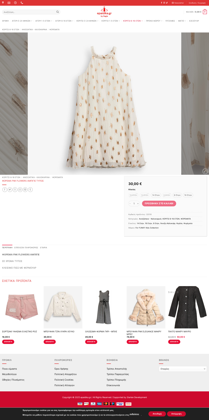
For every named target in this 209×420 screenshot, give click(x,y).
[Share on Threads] (15, 189)
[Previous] (7, 103)
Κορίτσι (179, 223)
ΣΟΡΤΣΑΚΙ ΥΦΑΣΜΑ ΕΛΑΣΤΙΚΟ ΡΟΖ (19, 331)
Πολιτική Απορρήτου (65, 374)
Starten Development (137, 397)
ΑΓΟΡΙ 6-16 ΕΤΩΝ (63, 21)
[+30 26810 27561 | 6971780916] (22, 3)
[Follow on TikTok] (167, 3)
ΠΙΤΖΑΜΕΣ (170, 21)
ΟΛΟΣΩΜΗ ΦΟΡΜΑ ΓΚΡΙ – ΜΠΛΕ (101, 331)
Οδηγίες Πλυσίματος (13, 379)
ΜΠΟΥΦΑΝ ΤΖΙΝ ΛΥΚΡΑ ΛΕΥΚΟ (59, 331)
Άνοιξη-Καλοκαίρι (167, 223)
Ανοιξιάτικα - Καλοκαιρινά (34, 29)
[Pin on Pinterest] (25, 189)
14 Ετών (140, 223)
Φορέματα (188, 223)
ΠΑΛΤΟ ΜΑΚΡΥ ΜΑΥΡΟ (179, 331)
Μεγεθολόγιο (9, 374)
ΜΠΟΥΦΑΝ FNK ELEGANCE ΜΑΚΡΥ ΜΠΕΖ (144, 332)
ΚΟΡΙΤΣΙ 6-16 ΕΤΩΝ (132, 21)
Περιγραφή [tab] (7, 248)
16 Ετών (148, 223)
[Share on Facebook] (4, 189)
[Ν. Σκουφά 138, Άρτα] (3, 3)
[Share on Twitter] (10, 189)
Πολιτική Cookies (63, 379)
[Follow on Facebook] (161, 3)
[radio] (133, 195)
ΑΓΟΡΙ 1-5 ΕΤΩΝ (42, 21)
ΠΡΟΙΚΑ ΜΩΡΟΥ (153, 21)
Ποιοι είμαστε (9, 368)
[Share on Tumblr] (30, 189)
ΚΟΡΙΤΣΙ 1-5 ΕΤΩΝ (110, 21)
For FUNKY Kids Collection (147, 228)
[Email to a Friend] (20, 189)
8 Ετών (156, 223)
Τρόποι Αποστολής (117, 368)
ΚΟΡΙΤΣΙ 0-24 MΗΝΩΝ (86, 21)
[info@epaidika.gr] (9, 3)
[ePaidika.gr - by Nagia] (104, 12)
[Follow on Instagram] (164, 3)
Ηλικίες (131, 190)
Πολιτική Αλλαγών (64, 385)
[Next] (201, 103)
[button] (178, 2)
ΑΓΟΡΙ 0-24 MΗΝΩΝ (21, 21)
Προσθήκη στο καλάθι (159, 203)
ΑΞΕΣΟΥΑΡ (194, 21)
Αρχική (5, 21)
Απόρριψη (176, 413)
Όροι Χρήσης (61, 368)
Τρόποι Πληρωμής (116, 379)
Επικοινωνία (113, 385)
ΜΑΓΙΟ (181, 21)
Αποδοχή (157, 413)
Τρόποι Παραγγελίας (118, 374)
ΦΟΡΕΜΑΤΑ (54, 29)
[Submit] (57, 12)
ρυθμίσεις (134, 414)
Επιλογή (8, 342)
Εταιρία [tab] (43, 248)
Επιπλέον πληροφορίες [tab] (26, 248)
